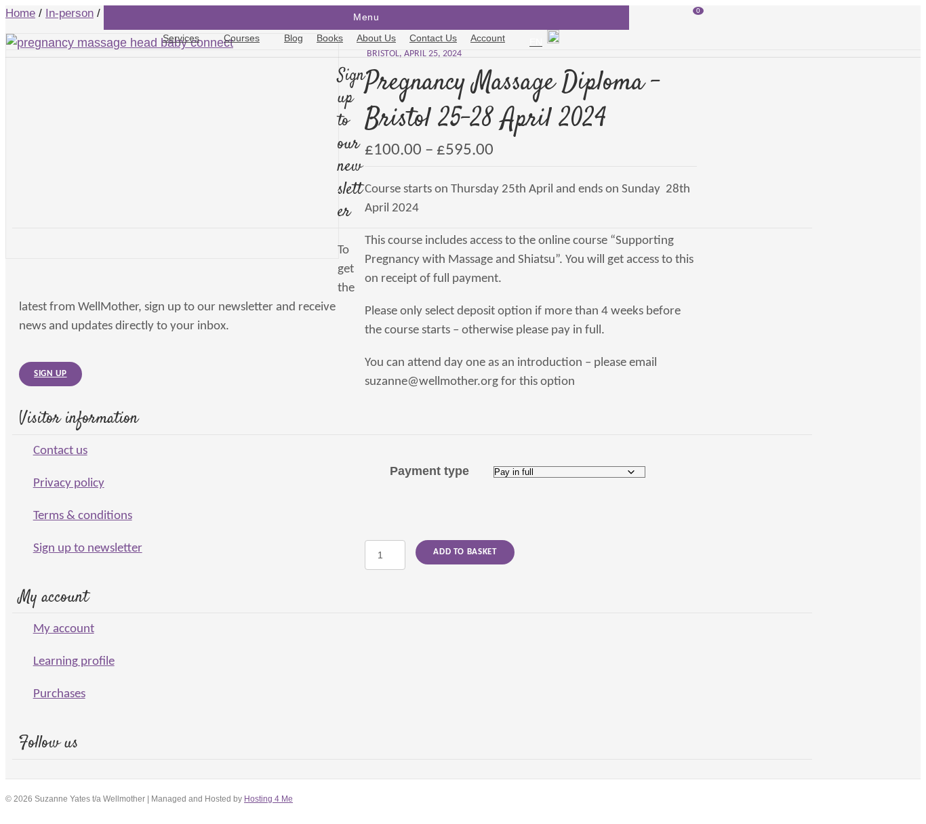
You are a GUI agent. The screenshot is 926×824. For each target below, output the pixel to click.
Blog (293, 38)
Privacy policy (68, 483)
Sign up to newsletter (87, 548)
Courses (242, 38)
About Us (376, 38)
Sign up (50, 373)
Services (181, 38)
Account (487, 38)
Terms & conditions (82, 516)
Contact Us (433, 38)
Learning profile (74, 661)
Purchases (59, 694)
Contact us (60, 451)
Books (330, 38)
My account (63, 629)
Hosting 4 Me (268, 799)
